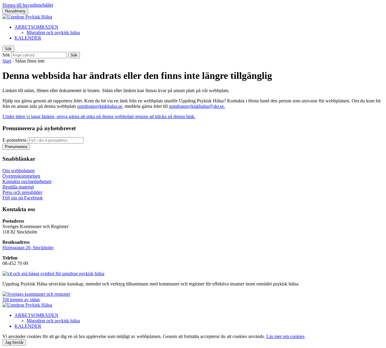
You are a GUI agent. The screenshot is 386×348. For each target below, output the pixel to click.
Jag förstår (14, 342)
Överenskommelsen (21, 176)
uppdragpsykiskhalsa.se (99, 106)
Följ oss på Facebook (22, 197)
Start (6, 60)
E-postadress (14, 140)
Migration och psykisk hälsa (53, 32)
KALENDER (27, 37)
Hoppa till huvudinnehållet (27, 5)
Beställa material (18, 186)
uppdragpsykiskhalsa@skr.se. (197, 106)
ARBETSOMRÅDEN (36, 27)
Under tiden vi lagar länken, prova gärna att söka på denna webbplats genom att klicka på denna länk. (98, 116)
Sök (6, 54)
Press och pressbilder (22, 192)
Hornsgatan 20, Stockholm (27, 247)
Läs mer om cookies (285, 336)
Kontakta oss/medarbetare (27, 181)
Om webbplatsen (18, 170)
